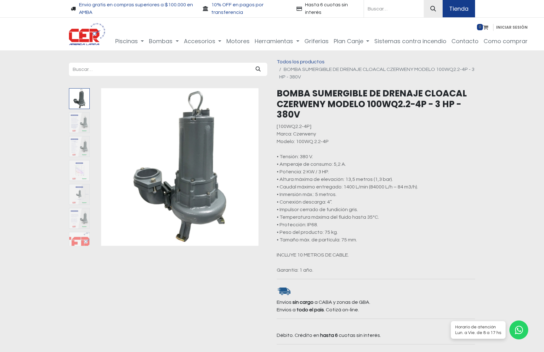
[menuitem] (130, 41)
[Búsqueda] (433, 8)
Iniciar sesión (512, 27)
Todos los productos (301, 61)
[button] (105, 167)
